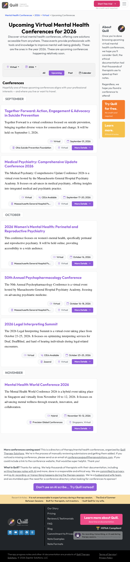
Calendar (86, 72)
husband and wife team (108, 475)
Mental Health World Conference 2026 (37, 384)
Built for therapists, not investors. (62, 500)
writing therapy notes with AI (20, 471)
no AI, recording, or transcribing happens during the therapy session (46, 475)
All (44, 72)
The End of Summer (106, 497)
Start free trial (105, 3)
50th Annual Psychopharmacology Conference (43, 277)
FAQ (49, 523)
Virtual (45, 15)
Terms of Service (107, 554)
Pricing (51, 513)
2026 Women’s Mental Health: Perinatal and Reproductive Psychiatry (41, 228)
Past (70, 72)
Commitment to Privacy (61, 533)
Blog (49, 528)
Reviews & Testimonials (60, 518)
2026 (37, 15)
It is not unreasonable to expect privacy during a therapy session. (61, 497)
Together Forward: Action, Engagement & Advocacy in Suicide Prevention (47, 112)
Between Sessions (34, 500)
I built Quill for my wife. (93, 500)
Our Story (52, 508)
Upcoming (57, 72)
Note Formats (55, 543)
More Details (81, 147)
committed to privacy (112, 471)
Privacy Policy (106, 557)
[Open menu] (124, 4)
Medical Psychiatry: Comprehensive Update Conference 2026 (41, 163)
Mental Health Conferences (18, 15)
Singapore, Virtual (81, 422)
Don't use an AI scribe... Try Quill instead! (65, 487)
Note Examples (55, 538)
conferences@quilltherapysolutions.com (90, 457)
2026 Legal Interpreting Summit (31, 324)
